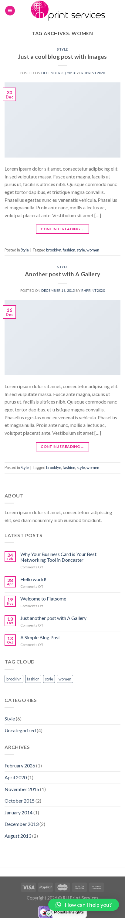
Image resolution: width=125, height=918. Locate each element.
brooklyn (53, 250)
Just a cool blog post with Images (62, 56)
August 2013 (18, 836)
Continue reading (62, 229)
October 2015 (20, 800)
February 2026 (20, 765)
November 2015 (22, 789)
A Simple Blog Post (40, 637)
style (81, 250)
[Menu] (10, 11)
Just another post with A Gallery (53, 618)
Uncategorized (20, 730)
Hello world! (33, 579)
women (92, 250)
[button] (83, 905)
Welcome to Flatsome (43, 598)
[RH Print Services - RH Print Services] (68, 10)
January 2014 (18, 812)
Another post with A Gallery (62, 274)
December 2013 (22, 824)
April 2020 (16, 777)
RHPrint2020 (93, 73)
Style (62, 49)
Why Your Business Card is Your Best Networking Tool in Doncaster (58, 557)
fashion (69, 250)
